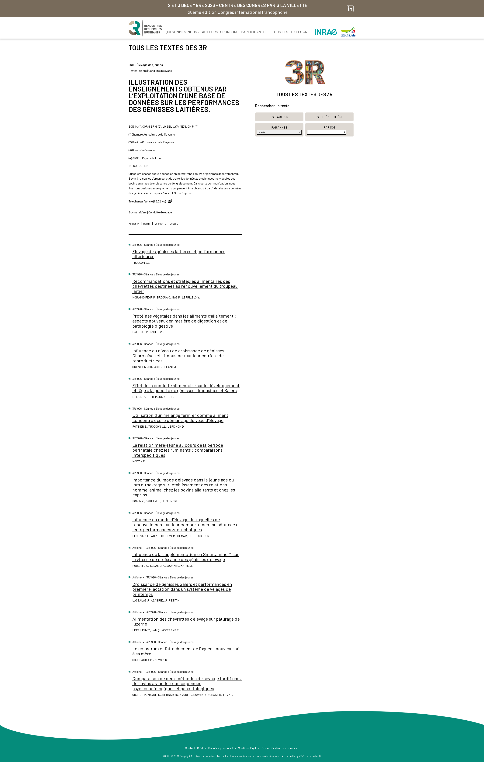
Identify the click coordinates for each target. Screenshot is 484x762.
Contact (190, 748)
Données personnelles (222, 748)
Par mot (329, 127)
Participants (253, 31)
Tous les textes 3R (289, 31)
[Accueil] (145, 28)
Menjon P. (134, 223)
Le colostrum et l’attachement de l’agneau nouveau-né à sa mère (185, 651)
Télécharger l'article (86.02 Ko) (147, 201)
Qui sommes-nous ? (182, 31)
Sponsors (229, 31)
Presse (265, 748)
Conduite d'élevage (160, 70)
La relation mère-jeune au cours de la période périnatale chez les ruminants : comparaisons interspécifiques (177, 450)
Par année (279, 127)
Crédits (201, 748)
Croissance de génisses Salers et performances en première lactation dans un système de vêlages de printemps (182, 589)
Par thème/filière (329, 117)
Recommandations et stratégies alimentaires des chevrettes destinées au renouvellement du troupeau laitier (185, 286)
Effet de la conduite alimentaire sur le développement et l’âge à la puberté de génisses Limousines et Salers (186, 388)
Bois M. (146, 223)
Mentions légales (248, 748)
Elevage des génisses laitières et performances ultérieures (178, 254)
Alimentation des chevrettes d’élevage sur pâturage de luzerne (186, 621)
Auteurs (210, 31)
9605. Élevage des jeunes (146, 65)
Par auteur (279, 117)
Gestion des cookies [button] (284, 748)
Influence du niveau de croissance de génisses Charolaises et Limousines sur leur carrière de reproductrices (178, 355)
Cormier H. (160, 223)
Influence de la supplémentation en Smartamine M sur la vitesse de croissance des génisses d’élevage (185, 556)
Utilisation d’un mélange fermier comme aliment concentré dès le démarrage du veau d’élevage (180, 417)
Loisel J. (174, 223)
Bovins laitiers (138, 70)
